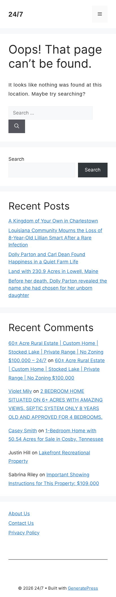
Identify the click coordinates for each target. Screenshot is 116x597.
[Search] (16, 126)
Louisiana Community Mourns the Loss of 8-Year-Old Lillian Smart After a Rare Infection (55, 238)
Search (16, 159)
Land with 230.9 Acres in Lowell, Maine (53, 271)
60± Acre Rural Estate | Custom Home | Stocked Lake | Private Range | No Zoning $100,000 (56, 369)
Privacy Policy (23, 533)
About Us (19, 513)
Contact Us (21, 523)
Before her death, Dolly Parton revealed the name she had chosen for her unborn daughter (57, 288)
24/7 (15, 14)
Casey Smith (22, 430)
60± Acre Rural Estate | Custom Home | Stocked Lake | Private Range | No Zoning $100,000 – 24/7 (55, 351)
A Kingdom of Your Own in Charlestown (53, 221)
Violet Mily (20, 391)
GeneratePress (83, 588)
